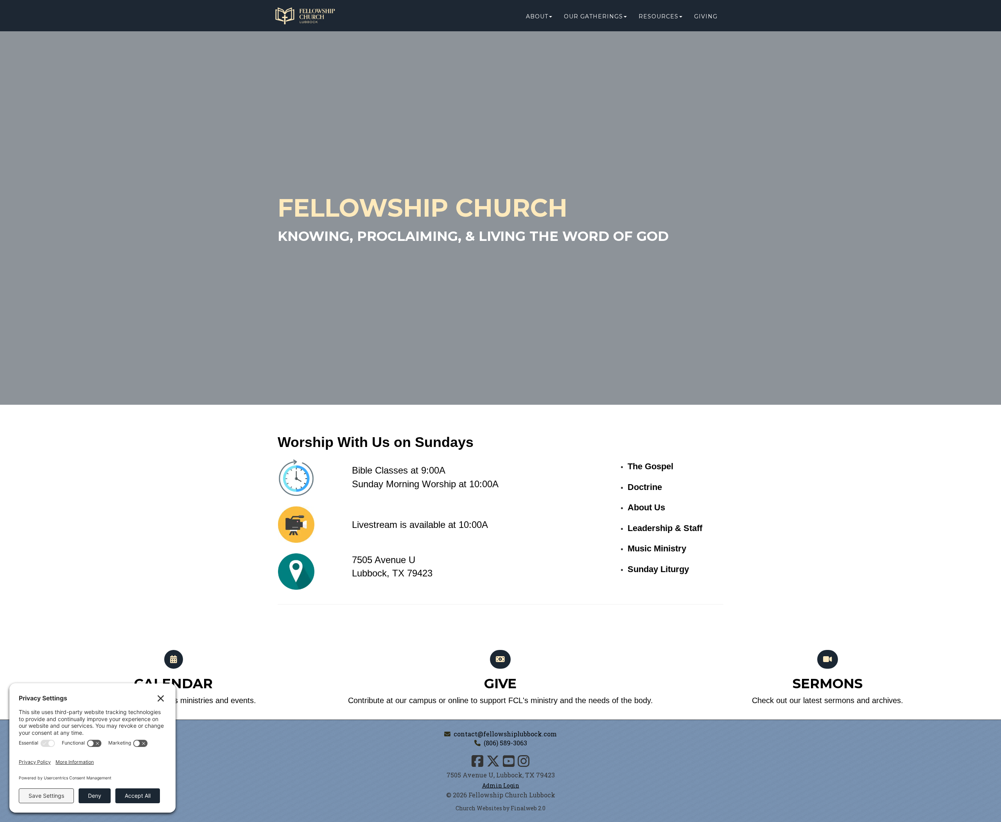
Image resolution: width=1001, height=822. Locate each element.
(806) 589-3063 (505, 743)
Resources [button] (658, 16)
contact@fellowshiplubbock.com (505, 734)
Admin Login (500, 785)
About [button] (537, 16)
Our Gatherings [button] (593, 16)
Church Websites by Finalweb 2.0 (500, 808)
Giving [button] (706, 16)
